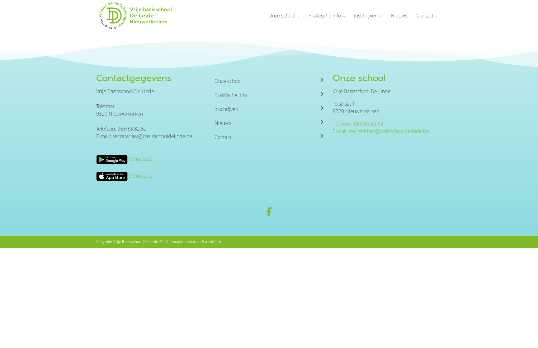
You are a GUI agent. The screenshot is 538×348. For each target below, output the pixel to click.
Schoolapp (140, 158)
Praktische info (325, 15)
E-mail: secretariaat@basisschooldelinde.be (381, 131)
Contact (425, 15)
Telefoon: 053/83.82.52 (358, 123)
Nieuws (399, 15)
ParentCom (211, 241)
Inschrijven (366, 15)
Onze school (281, 15)
